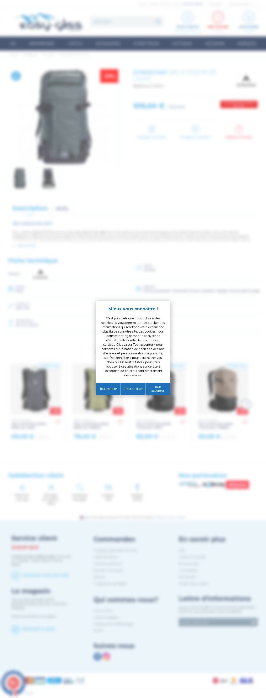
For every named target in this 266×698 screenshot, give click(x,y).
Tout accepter (157, 389)
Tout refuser (108, 389)
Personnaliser (133, 389)
